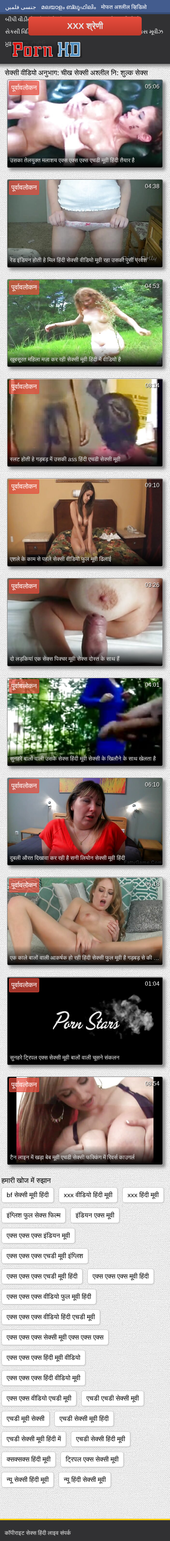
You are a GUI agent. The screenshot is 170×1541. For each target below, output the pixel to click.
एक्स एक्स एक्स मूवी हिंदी (121, 1276)
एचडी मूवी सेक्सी (25, 1418)
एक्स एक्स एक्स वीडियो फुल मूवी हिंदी (49, 1296)
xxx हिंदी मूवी (143, 1195)
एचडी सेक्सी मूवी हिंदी (84, 1418)
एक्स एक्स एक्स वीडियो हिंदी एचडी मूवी (51, 1317)
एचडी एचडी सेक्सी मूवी (112, 1398)
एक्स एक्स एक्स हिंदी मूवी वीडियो (43, 1357)
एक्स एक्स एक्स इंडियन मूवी (38, 1235)
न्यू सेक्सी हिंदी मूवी (28, 1479)
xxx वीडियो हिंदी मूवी (88, 1195)
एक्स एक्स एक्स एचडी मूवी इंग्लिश (45, 1256)
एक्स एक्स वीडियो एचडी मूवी (39, 1398)
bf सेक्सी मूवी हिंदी (28, 1195)
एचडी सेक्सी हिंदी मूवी (100, 1439)
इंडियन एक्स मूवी (95, 1215)
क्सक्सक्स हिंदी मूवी (29, 1459)
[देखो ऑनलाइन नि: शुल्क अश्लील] (46, 49)
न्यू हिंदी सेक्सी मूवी (85, 1479)
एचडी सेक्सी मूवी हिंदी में (34, 1439)
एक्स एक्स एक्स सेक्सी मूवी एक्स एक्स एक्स (55, 1337)
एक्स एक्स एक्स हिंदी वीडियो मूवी (43, 1378)
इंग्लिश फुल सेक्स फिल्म (33, 1215)
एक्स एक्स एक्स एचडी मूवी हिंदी (42, 1276)
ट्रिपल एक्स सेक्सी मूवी (92, 1459)
